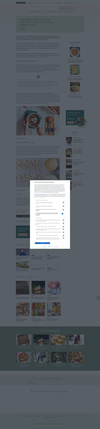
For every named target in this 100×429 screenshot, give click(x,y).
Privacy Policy (56, 246)
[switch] (63, 202)
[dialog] (50, 214)
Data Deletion (44, 246)
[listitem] (50, 200)
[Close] (68, 182)
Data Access (50, 246)
